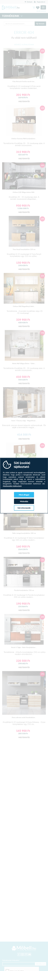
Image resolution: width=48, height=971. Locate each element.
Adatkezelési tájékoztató (12, 486)
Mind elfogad (24, 494)
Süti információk (24, 508)
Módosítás (24, 501)
